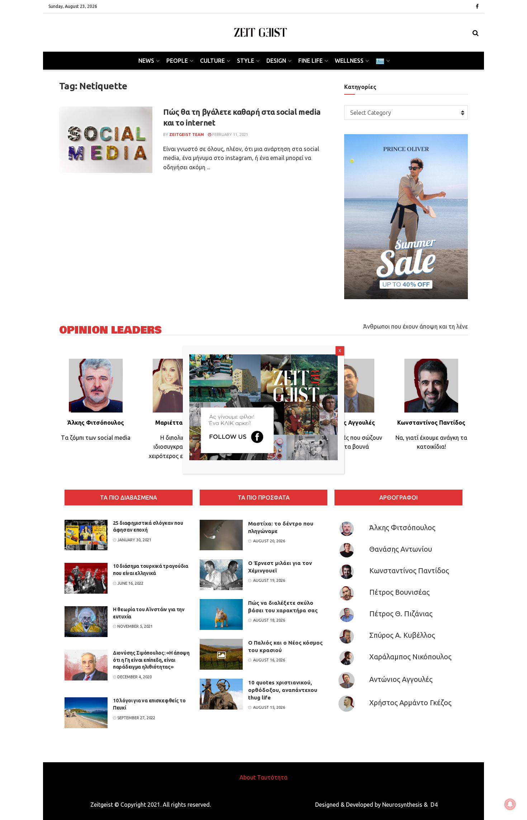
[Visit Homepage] (261, 32)
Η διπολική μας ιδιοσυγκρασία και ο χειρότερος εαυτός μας (179, 446)
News (146, 60)
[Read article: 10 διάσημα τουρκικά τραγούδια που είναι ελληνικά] (86, 578)
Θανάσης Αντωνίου (400, 549)
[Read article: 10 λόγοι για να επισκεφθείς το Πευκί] (86, 712)
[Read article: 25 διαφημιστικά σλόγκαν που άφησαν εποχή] (86, 535)
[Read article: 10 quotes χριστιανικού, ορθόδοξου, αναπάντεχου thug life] (221, 694)
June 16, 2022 (129, 583)
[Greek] (382, 61)
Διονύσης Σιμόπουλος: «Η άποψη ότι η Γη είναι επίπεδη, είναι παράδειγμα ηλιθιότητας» (151, 660)
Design (276, 60)
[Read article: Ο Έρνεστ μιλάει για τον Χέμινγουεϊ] (221, 574)
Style (245, 60)
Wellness (349, 60)
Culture (212, 60)
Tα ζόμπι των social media (95, 437)
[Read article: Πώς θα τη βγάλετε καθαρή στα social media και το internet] (105, 140)
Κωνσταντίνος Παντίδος (409, 570)
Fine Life (310, 60)
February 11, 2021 (229, 134)
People (177, 60)
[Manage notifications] (510, 804)
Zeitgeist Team (186, 134)
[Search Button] (476, 33)
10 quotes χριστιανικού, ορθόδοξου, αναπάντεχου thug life (282, 690)
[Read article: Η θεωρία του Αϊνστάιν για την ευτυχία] (86, 621)
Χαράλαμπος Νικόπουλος (410, 656)
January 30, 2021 (133, 540)
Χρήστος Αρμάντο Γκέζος (410, 702)
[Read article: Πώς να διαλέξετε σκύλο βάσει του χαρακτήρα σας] (221, 614)
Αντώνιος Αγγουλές (400, 679)
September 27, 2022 (135, 718)
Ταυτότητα (272, 777)
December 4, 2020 (134, 677)
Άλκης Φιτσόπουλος (402, 527)
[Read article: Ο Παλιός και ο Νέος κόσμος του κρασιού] (221, 654)
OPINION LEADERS (110, 330)
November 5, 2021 (134, 626)
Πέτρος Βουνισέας (399, 592)
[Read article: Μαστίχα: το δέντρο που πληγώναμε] (221, 535)
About (247, 777)
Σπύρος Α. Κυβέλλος (402, 635)
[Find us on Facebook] (477, 6)
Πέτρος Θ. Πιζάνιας (400, 613)
